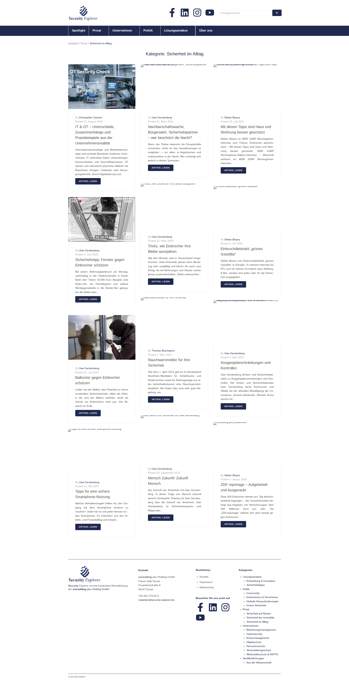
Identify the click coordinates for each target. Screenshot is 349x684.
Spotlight (73, 43)
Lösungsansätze (252, 576)
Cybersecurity (254, 633)
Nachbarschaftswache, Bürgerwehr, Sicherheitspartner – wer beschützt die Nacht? (173, 132)
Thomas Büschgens (163, 350)
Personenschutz (255, 646)
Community (253, 593)
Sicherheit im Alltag (257, 621)
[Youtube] (209, 12)
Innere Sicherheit (256, 605)
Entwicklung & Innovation (260, 580)
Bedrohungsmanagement (261, 629)
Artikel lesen (88, 181)
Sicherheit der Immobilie (260, 617)
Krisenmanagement (257, 637)
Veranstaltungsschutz (258, 650)
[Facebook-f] (172, 12)
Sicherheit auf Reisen (258, 613)
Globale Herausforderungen (262, 601)
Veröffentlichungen (253, 658)
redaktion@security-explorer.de (156, 599)
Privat (84, 43)
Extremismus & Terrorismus (262, 597)
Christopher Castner (90, 117)
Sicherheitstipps (255, 584)
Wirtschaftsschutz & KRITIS (262, 654)
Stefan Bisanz (232, 117)
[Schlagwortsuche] (244, 13)
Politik (246, 589)
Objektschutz (253, 642)
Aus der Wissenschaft (258, 662)
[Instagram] (197, 12)
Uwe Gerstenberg (89, 250)
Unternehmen (250, 625)
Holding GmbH (91, 589)
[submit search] (277, 13)
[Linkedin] (184, 12)
